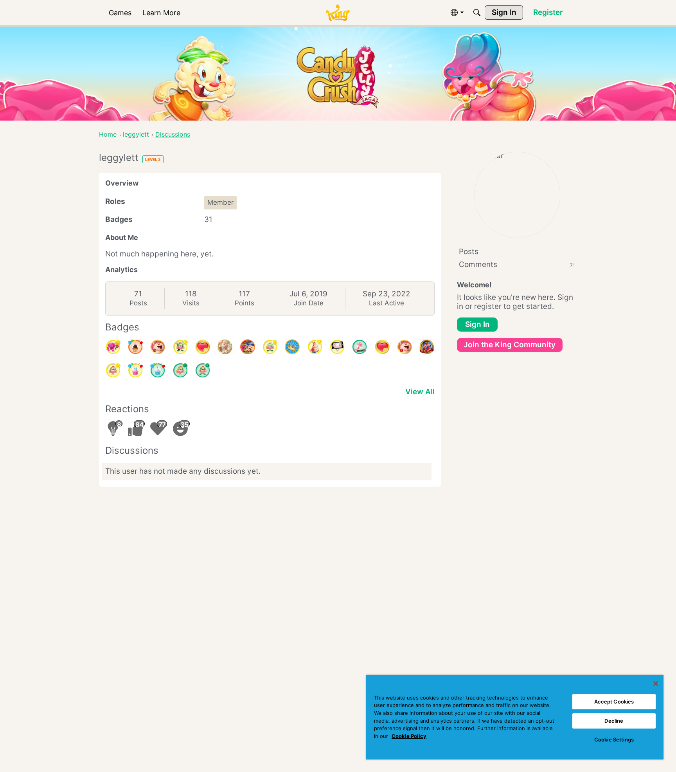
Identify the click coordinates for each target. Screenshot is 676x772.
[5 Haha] (404, 346)
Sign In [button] (477, 324)
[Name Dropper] (359, 346)
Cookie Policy (409, 736)
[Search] (477, 12)
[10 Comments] (113, 370)
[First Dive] (180, 370)
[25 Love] (202, 346)
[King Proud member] (292, 346)
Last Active (386, 303)
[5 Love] (382, 346)
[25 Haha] (157, 346)
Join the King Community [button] (510, 344)
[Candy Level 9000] (426, 346)
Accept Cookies (614, 701)
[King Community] (337, 12)
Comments (517, 264)
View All (420, 391)
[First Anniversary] (157, 370)
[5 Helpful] (113, 346)
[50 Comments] (180, 346)
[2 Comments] (202, 370)
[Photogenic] (337, 346)
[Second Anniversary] (135, 370)
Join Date (309, 303)
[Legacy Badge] (225, 346)
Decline (613, 721)
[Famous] (314, 346)
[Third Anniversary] (135, 346)
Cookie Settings (614, 739)
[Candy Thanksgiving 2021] (247, 346)
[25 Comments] (269, 346)
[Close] (655, 683)
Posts (138, 303)
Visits (191, 303)
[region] (514, 717)
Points (244, 303)
